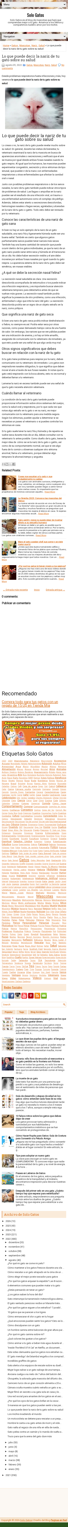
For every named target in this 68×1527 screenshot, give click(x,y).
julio (11, 1442)
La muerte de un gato (27, 1078)
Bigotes (12, 781)
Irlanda (38, 881)
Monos (11, 906)
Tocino (44, 966)
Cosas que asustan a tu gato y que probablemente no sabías (35, 477)
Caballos (5, 786)
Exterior (34, 844)
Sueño (18, 957)
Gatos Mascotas (38, 860)
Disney (5, 827)
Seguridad (7, 952)
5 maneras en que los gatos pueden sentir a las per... (35, 1405)
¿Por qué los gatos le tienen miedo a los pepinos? (42, 566)
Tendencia (18, 963)
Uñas (28, 972)
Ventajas (16, 975)
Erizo (57, 836)
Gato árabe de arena (28, 853)
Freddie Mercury (9, 850)
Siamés (45, 952)
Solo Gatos (35, 15)
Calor (4, 789)
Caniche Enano (17, 792)
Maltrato (40, 892)
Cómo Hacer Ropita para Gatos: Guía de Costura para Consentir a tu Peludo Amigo (41, 1137)
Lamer (63, 884)
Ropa (14, 946)
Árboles (52, 772)
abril (11, 1455)
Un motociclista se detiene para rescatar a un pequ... (35, 1418)
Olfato (63, 911)
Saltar (46, 946)
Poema (62, 925)
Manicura (62, 893)
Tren (26, 969)
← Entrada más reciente (15, 589)
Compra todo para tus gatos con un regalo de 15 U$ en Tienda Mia (30, 704)
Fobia (17, 847)
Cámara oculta (23, 789)
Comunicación (41, 806)
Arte (20, 774)
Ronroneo (6, 946)
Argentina (12, 775)
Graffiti (22, 864)
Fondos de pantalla (29, 847)
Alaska (45, 766)
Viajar (63, 975)
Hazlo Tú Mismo (49, 866)
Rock (54, 943)
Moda (4, 905)
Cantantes (30, 792)
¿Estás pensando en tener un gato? (26, 1290)
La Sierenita (54, 884)
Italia (44, 881)
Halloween (22, 866)
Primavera (61, 928)
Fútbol (63, 850)
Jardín (58, 881)
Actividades (15, 763)
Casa (38, 795)
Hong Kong (25, 873)
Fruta (35, 851)
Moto (38, 906)
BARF (30, 778)
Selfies (21, 952)
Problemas (7, 931)
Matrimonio (6, 900)
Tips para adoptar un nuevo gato (33, 1155)
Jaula (8, 884)
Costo (20, 813)
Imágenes (22, 875)
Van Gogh (45, 972)
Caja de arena (30, 786)
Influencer (51, 876)
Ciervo (29, 800)
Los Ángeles (32, 890)
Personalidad (29, 922)
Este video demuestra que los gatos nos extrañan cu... (36, 1352)
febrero (12, 1464)
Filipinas (5, 847)
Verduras (34, 975)
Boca (27, 780)
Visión (63, 978)
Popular (9, 1012)
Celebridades (9, 797)
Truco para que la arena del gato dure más (30, 1436)
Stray (4, 957)
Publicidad (61, 931)
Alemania (62, 766)
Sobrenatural (15, 955)
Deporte (28, 819)
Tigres (18, 966)
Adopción (47, 763)
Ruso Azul (30, 946)
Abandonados (21, 761)
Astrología (31, 775)
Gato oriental (55, 856)
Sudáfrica (11, 957)
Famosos (43, 844)
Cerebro (31, 798)
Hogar (63, 869)
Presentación (49, 928)
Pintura (33, 925)
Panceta (62, 914)
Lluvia (15, 890)
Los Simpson (45, 890)
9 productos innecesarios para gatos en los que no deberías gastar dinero (41, 1020)
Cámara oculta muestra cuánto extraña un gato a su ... (35, 1387)
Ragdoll (34, 934)
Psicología (47, 931)
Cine (35, 800)
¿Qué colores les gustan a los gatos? (27, 1338)
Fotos (54, 847)
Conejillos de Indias (57, 806)
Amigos (36, 769)
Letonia (31, 887)
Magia (4, 893)
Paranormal (16, 917)
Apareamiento (41, 772)
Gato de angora (59, 853)
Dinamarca (33, 824)
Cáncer (63, 789)
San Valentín (7, 949)
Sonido (63, 955)
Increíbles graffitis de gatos (22, 1360)
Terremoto (38, 963)
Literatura (6, 890)
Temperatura (7, 963)
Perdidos (6, 923)
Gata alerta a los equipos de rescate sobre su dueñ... (35, 1365)
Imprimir (32, 876)
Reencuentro (16, 940)
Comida (46, 803)
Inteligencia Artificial (46, 878)
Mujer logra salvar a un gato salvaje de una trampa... (34, 1369)
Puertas (5, 934)
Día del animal (32, 821)
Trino (32, 969)
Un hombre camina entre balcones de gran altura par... (36, 1330)
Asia (25, 775)
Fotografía (44, 847)
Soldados (44, 955)
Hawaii (37, 866)
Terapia (27, 963)
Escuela (24, 838)
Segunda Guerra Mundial (55, 949)
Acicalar (6, 763)
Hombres (14, 873)
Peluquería (56, 920)
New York (62, 909)
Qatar (19, 934)
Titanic (38, 966)
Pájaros (55, 914)
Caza (63, 795)
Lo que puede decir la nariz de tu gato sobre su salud (30, 58)
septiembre (14, 1255)
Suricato (5, 960)
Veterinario (53, 975)
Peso (64, 923)
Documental (29, 827)
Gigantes (6, 864)
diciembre (14, 1242)
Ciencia (21, 800)
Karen (32, 884)
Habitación (11, 866)
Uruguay (36, 972)
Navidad (38, 908)
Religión (5, 943)
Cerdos (24, 798)
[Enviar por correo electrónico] (3, 464)
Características (52, 792)
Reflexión (28, 939)
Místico (56, 903)
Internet (5, 881)
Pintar (27, 925)
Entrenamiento (9, 836)
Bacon (10, 778)
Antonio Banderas (25, 772)
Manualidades (8, 897)
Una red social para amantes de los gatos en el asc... (35, 1396)
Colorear (15, 803)
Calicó (52, 786)
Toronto (56, 966)
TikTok (25, 966)
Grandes (38, 864)
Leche (10, 887)
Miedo (48, 903)
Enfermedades (52, 833)
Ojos (57, 911)
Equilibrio (50, 836)
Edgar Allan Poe (15, 830)
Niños (16, 911)
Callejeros (61, 786)
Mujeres (62, 905)
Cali (46, 786)
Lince (63, 887)
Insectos (5, 878)
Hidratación (7, 870)
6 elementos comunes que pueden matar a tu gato (34, 1285)
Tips (31, 966)
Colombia (6, 803)
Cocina (48, 800)
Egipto (36, 830)
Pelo (48, 920)
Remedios (15, 943)
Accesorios (60, 760)
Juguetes (24, 884)
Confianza (15, 810)
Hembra (62, 866)
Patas (14, 920)
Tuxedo (5, 972)
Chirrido (62, 798)
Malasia (29, 893)
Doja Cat (38, 827)
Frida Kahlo (23, 851)
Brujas (30, 783)
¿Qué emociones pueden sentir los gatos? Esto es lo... (36, 1321)
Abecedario (34, 761)
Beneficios (60, 777)
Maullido (16, 900)
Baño (15, 778)
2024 (10, 761)
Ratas (55, 934)
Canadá (55, 789)
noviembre (14, 1246)
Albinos (53, 766)
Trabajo (19, 969)
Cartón (32, 795)
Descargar (61, 819)
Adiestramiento (34, 763)
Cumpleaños (26, 816)
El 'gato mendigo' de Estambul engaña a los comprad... (36, 1356)
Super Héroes (35, 957)
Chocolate (6, 800)
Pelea (21, 920)
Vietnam (47, 978)
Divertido (13, 827)
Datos (60, 816)
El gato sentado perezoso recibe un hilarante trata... (34, 1303)
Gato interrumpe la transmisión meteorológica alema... (36, 1298)
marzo (12, 1460)
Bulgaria (52, 783)
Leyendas (40, 887)
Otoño (28, 914)
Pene (64, 920)
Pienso (20, 926)
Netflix (54, 909)
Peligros (40, 920)
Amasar (28, 769)
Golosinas (14, 864)
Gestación (56, 860)
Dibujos (15, 824)
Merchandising (59, 900)
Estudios (6, 844)
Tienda (5, 966)
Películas (30, 920)
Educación (28, 830)
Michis (41, 903)
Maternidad (61, 897)
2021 (8, 1475)
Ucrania (21, 972)
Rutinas (40, 946)
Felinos (52, 844)
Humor (62, 872)
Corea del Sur (48, 810)
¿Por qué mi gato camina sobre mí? (26, 1334)
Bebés (44, 778)
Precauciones (36, 928)
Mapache (21, 897)
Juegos (15, 884)
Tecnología (50, 960)
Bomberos (43, 780)
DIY (20, 827)
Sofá (34, 955)
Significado (54, 952)
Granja (45, 864)
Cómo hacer (59, 803)
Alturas (20, 769)
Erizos (63, 836)
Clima (41, 800)
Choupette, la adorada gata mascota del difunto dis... (35, 1378)
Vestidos (42, 975)
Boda (33, 780)
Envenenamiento (38, 836)
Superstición (61, 957)
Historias (52, 869)
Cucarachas (46, 813)
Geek (48, 860)
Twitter (12, 972)
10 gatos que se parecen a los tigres (27, 1312)
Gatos (14, 45)
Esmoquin (44, 838)
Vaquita (54, 972)
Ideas (4, 875)
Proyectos (36, 931)
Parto (50, 917)
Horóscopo (44, 873)
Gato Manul (7, 856)
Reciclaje (21, 937)
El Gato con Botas (58, 830)
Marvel (31, 897)
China (56, 798)
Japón (51, 881)
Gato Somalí (13, 860)
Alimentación (9, 769)
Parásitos (28, 917)
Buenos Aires (40, 783)
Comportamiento (12, 806)
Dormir (46, 827)
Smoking (5, 955)
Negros (47, 908)
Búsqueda (61, 783)
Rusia (21, 946)
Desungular (20, 821)
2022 (8, 1238)
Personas (44, 922)
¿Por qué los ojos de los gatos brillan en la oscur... (34, 1401)
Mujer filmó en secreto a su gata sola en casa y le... (34, 1392)
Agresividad (8, 766)
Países (35, 914)
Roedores (62, 943)
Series (27, 952)
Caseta (45, 795)
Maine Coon (17, 892)
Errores (5, 838)
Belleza (50, 778)
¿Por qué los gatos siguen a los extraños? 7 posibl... (35, 1307)
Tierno (12, 966)
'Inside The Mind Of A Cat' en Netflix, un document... (34, 1347)
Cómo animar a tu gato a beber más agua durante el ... (36, 1343)
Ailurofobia (35, 766)
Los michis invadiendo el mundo (25, 1414)
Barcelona (23, 778)
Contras (37, 810)
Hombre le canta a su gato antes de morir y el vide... (34, 1423)
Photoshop (7, 925)
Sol (38, 955)
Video (13, 978)
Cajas (40, 786)
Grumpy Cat (54, 864)
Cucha (54, 813)
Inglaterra (61, 875)
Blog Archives (38, 1012)
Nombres (31, 911)
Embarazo (6, 833)
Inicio (37, 589)
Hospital (54, 873)
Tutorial (62, 969)
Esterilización (59, 841)
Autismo (48, 775)
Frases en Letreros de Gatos (30, 1173)
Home (6, 45)
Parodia (42, 917)
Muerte (53, 905)
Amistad (44, 769)
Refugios (38, 940)
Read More (50, 492)
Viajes (5, 978)
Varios (62, 972)
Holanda (5, 873)
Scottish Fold (36, 949)
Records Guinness (51, 937)
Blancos (19, 781)
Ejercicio (44, 830)
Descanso (50, 819)
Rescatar (39, 942)
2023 (4, 761)
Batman (37, 778)
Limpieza (56, 887)
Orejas (9, 914)
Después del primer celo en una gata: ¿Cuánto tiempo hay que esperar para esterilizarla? (40, 1192)
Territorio (48, 963)
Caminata (36, 789)
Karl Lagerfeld (42, 884)
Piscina (41, 926)
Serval (33, 952)
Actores (24, 763)
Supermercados (48, 957)
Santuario (18, 949)
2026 (8, 1221)
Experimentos (24, 844)
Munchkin (6, 909)
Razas (5, 937)
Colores (25, 803)
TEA (40, 960)
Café (20, 786)
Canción (5, 792)
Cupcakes (38, 816)
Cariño (13, 795)
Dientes (23, 824)
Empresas (28, 833)
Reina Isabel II (59, 940)
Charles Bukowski (44, 798)
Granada (30, 864)
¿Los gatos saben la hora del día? (25, 1294)
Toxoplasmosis (8, 969)
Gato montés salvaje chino (37, 856)
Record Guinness (33, 937)
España (62, 838)
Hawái (31, 866)
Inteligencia (28, 878)
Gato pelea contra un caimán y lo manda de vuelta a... (35, 1431)
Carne (19, 795)
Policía (5, 928)
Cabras (14, 786)
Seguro (15, 952)
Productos (18, 931)
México (14, 903)
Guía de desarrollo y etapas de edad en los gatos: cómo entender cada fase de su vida (38, 1097)
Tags (21, 1012)
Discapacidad (50, 824)
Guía (4, 866)
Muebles (45, 905)
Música (15, 908)
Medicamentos (28, 900)
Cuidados (6, 816)
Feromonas (61, 844)
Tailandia (23, 960)
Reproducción (26, 943)
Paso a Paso (60, 917)
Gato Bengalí (44, 853)
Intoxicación (14, 881)
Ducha (54, 827)
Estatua (47, 841)
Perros (16, 922)
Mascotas (24, 45)
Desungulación (8, 821)
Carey (63, 792)
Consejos (27, 810)
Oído (52, 911)
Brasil (13, 783)
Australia (41, 775)
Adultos (57, 763)
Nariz (34, 45)
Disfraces (61, 824)
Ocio (48, 911)
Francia (62, 847)
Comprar (28, 806)
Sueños (25, 957)
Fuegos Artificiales (52, 851)
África (63, 763)
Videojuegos (24, 978)
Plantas (55, 925)
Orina (22, 914)
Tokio (50, 966)
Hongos (34, 873)
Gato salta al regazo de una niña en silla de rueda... (34, 1427)
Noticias (40, 911)
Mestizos (6, 903)
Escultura (34, 838)
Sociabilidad (27, 955)
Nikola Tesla (7, 911)
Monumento (19, 906)
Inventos (23, 881)
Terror (55, 963)
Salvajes (62, 946)
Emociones (17, 833)
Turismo (46, 969)
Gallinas (5, 853)
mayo (11, 1451)
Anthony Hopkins (9, 772)
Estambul (38, 841)
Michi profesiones (27, 903)
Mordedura (30, 905)
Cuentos (62, 813)
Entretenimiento (23, 836)
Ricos (48, 943)
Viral (55, 978)
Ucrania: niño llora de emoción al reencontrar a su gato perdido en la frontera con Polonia (40, 1060)
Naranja (23, 908)
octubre (13, 1251)
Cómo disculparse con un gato (24, 1325)
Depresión (38, 819)
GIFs (64, 860)
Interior (62, 878)
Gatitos (14, 853)
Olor (3, 914)
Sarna (25, 949)
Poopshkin (23, 928)
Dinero (41, 824)
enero (12, 1469)
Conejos (5, 810)
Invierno (31, 881)
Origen (16, 914)
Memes (38, 900)
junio (11, 1446)
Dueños (62, 827)
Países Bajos (45, 914)
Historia (41, 869)
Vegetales (6, 975)
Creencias (27, 813)
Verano (25, 975)
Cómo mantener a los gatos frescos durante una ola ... (36, 1267)
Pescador (55, 923)
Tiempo (63, 963)
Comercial (35, 803)
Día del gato (44, 821)
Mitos (63, 902)
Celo (18, 798)
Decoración (16, 819)
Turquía (54, 969)
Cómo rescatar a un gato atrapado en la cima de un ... (35, 1272)
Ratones (62, 934)
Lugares (55, 890)
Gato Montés (18, 856)
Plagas (48, 926)
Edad (4, 830)
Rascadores (45, 934)
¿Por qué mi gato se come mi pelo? (26, 1263)
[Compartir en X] (10, 464)
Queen (26, 934)
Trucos (38, 969)
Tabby (13, 960)
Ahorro (25, 766)
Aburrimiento (46, 761)
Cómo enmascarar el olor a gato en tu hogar (30, 1316)
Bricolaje (21, 783)
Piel (15, 926)
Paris (35, 917)
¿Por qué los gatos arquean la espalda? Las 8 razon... (35, 1281)
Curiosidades (50, 815)
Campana (46, 789)
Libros (48, 887)
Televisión (62, 960)
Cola (55, 800)
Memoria (47, 900)
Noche (23, 911)
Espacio (54, 838)
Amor (52, 769)
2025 (8, 1225)
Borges (52, 781)
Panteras (5, 917)
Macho (63, 890)
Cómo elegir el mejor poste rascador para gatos (33, 1276)
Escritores (14, 838)
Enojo (64, 833)
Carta (25, 794)
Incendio (41, 876)
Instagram (16, 878)
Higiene (31, 869)
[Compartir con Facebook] (14, 464)
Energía (39, 833)
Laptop (5, 887)
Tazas (33, 960)
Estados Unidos (23, 841)
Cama (11, 789)
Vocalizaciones (8, 981)
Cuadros (36, 813)
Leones (24, 887)
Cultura (15, 815)
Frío (30, 851)
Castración (55, 795)
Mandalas (51, 893)
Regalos (47, 940)
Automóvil (57, 775)
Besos (4, 781)
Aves (64, 775)
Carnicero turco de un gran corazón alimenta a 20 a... (35, 1383)
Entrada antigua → (55, 589)
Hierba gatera (19, 870)
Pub (54, 931)
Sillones (63, 952)
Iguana (12, 876)
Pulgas (13, 934)
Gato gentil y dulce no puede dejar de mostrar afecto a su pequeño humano (40, 521)
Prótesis (27, 931)
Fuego (40, 851)
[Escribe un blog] (7, 464)
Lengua (17, 887)
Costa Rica (12, 813)
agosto (12, 1260)
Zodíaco (18, 981)
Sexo (38, 952)
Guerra (63, 863)
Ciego (13, 800)
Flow (12, 847)
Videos (37, 978)
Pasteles (6, 920)
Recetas (13, 937)
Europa (15, 844)
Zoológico (26, 981)
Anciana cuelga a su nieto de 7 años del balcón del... (35, 1374)
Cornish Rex (60, 810)
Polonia (14, 928)
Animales (61, 769)
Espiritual (6, 841)
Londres (22, 890)
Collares (62, 800)
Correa (4, 813)
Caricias (6, 795)
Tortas (63, 966)
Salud (42, 45)
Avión (4, 778)
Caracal (39, 792)
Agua (18, 766)
